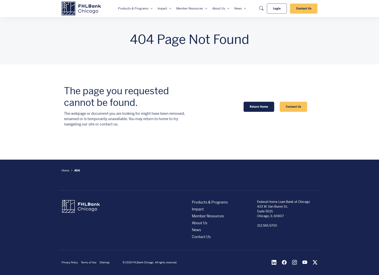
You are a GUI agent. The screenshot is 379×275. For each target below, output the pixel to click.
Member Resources (189, 8)
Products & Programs (133, 8)
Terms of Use (88, 262)
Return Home (259, 106)
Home (65, 170)
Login (277, 8)
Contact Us (303, 8)
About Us (218, 8)
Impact (162, 8)
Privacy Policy (70, 262)
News (238, 8)
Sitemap (104, 262)
